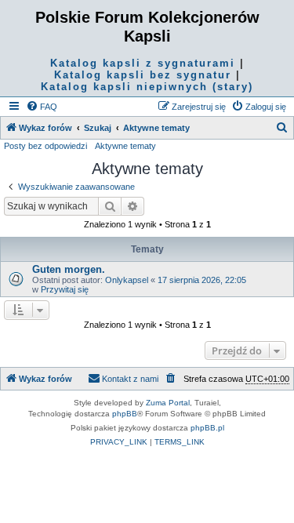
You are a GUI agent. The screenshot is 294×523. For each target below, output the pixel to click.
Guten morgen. (68, 269)
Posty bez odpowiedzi (45, 146)
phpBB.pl (207, 427)
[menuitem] (41, 106)
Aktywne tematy (125, 146)
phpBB (124, 413)
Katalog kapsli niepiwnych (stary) (147, 87)
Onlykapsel (126, 280)
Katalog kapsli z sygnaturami (142, 63)
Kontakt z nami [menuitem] (130, 378)
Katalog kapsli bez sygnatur (142, 75)
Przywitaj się (65, 289)
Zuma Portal (168, 402)
